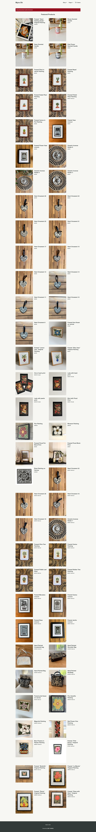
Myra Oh (19, 2)
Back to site (48, 824)
